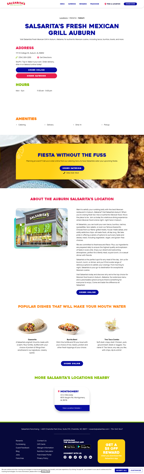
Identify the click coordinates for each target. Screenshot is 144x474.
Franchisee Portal (44, 454)
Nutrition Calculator (45, 451)
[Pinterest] (85, 457)
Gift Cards (41, 444)
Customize (136, 470)
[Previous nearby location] (14, 413)
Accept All (121, 470)
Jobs (18, 454)
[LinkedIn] (90, 457)
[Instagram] (65, 457)
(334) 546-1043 (72, 173)
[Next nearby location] (130, 413)
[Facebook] (70, 457)
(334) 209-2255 (24, 57)
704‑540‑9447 (117, 429)
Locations (64, 18)
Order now (130, 4)
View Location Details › (72, 408)
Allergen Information (45, 447)
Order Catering (36, 76)
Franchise (94, 4)
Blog (17, 451)
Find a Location (113, 4)
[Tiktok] (75, 457)
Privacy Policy (45, 471)
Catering (72, 4)
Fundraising (20, 444)
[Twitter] (80, 457)
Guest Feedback (22, 447)
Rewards (83, 4)
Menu (62, 4)
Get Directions (46, 57)
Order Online (36, 70)
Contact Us (41, 440)
